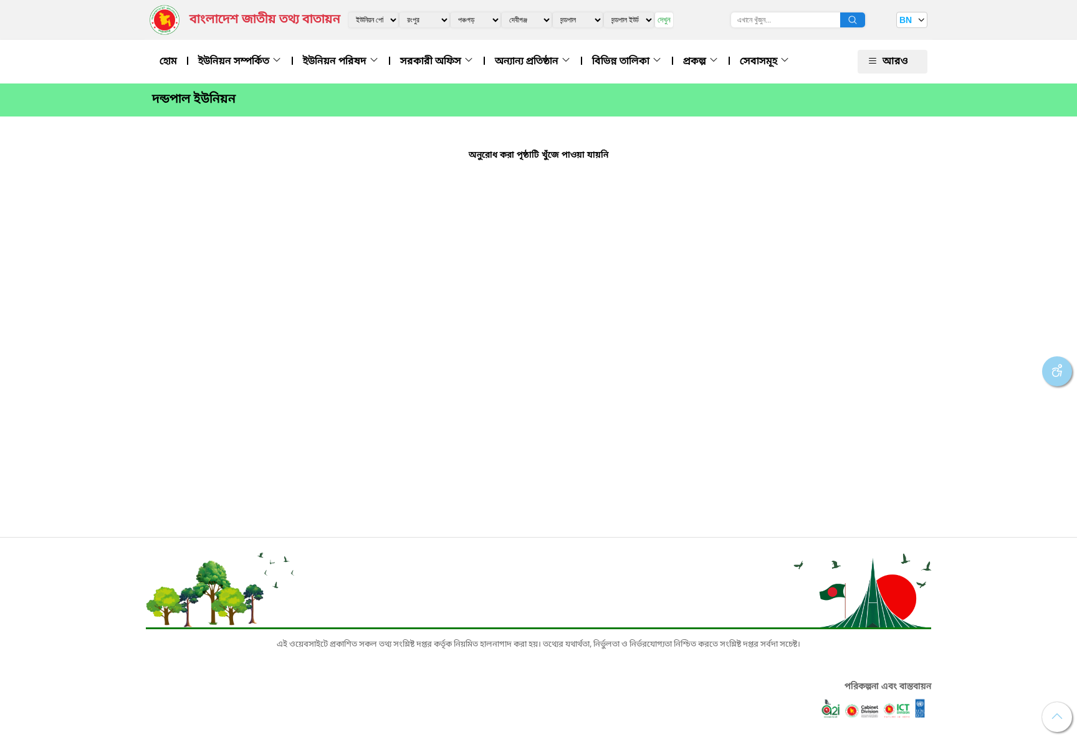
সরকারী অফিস (432, 62)
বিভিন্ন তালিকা (622, 62)
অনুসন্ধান (852, 19)
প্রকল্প (696, 62)
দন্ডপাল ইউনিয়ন (194, 100)
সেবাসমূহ (760, 62)
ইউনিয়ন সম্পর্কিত (235, 62)
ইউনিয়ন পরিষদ (336, 62)
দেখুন (664, 19)
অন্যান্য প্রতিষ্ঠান (528, 62)
